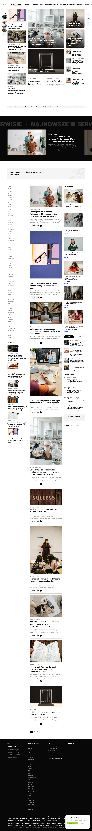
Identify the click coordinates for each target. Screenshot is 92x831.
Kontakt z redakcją (52, 746)
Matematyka (11, 261)
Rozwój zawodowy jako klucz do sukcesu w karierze (42, 43)
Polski (9, 322)
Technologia (11, 331)
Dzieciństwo (11, 301)
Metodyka (10, 23)
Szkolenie (10, 254)
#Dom (32, 106)
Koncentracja (11, 285)
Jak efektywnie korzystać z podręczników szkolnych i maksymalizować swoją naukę (78, 72)
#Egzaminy (65, 106)
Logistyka (10, 335)
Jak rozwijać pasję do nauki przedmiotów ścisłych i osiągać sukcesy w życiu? (77, 53)
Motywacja (10, 65)
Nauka (9, 189)
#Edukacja (45, 106)
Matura (9, 211)
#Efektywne (52, 106)
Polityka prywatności (53, 750)
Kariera (9, 202)
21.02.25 (66, 210)
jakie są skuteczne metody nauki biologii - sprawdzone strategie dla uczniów (78, 62)
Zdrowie (10, 279)
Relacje (9, 263)
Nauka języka (11, 44)
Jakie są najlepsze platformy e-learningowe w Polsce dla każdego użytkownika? (17, 392)
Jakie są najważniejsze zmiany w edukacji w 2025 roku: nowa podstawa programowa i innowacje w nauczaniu (18, 375)
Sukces (30, 40)
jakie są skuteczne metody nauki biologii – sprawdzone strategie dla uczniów (72, 230)
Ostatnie (79, 336)
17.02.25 (66, 331)
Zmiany (9, 220)
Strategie (10, 283)
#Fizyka (71, 106)
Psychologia (11, 276)
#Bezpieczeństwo (18, 106)
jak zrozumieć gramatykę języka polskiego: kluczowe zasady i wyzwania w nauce (55, 81)
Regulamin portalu (52, 748)
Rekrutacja (10, 274)
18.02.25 (66, 307)
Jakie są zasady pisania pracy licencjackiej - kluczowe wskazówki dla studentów (17, 47)
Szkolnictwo (11, 258)
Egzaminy (10, 290)
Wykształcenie (11, 328)
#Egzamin (59, 106)
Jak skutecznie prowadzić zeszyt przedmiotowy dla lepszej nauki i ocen (16, 26)
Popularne (69, 336)
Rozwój (74, 50)
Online (9, 295)
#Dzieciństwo (38, 106)
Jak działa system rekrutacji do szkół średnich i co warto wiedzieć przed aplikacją (17, 408)
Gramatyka (10, 319)
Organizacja (11, 281)
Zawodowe (10, 195)
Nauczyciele (11, 229)
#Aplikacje (11, 106)
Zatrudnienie (11, 240)
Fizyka (9, 317)
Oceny (9, 249)
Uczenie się (10, 234)
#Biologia (26, 106)
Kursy (9, 297)
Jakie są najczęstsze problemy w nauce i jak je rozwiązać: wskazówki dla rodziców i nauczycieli (78, 82)
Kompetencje (11, 299)
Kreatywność (11, 209)
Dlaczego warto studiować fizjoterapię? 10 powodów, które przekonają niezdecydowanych (61, 139)
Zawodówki (10, 200)
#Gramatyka (77, 106)
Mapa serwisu (51, 753)
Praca (29, 78)
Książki (9, 304)
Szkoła (9, 247)
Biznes (9, 337)
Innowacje (10, 222)
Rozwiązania (11, 313)
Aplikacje (10, 267)
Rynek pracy (11, 198)
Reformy (10, 256)
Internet (69, 37)
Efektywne (10, 216)
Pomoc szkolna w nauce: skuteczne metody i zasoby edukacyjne (75, 23)
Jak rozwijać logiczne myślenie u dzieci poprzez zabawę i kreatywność (73, 303)
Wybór (9, 204)
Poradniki (10, 231)
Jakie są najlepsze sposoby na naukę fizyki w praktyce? (41, 70)
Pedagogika (10, 191)
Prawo (9, 238)
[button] (81, 107)
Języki (9, 252)
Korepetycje (11, 265)
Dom (9, 288)
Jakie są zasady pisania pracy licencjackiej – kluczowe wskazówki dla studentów (45, 331)
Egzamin (10, 225)
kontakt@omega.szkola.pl (55, 758)
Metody (31, 67)
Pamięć (9, 236)
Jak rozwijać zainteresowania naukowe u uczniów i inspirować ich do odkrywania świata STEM (16, 91)
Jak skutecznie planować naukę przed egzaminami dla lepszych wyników (16, 69)
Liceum (9, 272)
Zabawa (10, 207)
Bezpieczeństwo (12, 243)
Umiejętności (11, 227)
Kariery (9, 193)
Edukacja (74, 67)
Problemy (74, 78)
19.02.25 (66, 234)
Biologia (10, 310)
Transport (10, 333)
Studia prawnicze (12, 218)
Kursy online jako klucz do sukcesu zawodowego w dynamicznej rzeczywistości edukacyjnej (35, 82)
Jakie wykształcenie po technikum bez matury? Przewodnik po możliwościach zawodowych (17, 357)
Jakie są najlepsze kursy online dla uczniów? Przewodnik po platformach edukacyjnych (73, 327)
